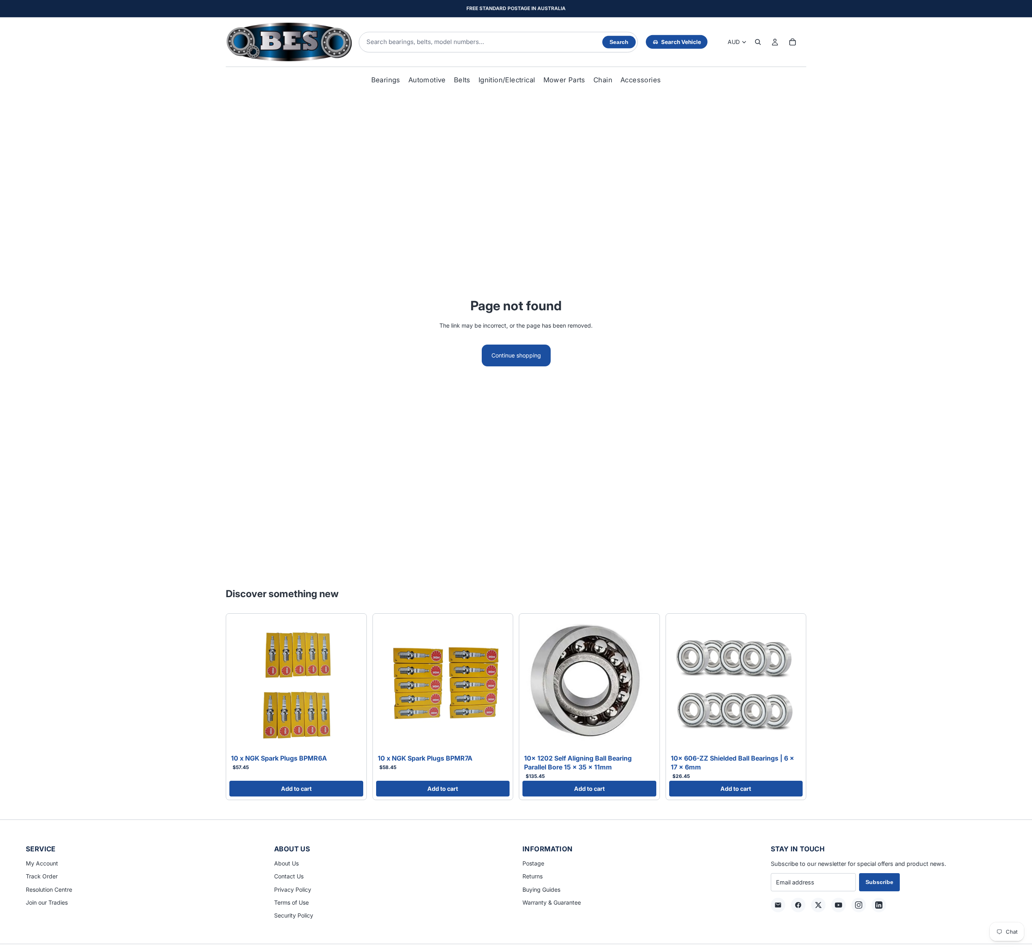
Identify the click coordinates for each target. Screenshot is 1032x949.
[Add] (350, 739)
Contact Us (289, 876)
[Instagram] (858, 905)
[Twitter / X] (818, 905)
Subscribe (879, 882)
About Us (286, 863)
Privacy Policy (292, 889)
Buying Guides (541, 889)
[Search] (758, 42)
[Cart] (792, 42)
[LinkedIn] (879, 905)
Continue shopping (516, 355)
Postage (533, 863)
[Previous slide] (241, 684)
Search (619, 42)
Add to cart (296, 788)
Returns (532, 876)
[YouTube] (838, 905)
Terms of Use (291, 902)
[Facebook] (798, 905)
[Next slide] (351, 684)
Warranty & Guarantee (551, 902)
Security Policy (293, 915)
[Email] (778, 905)
